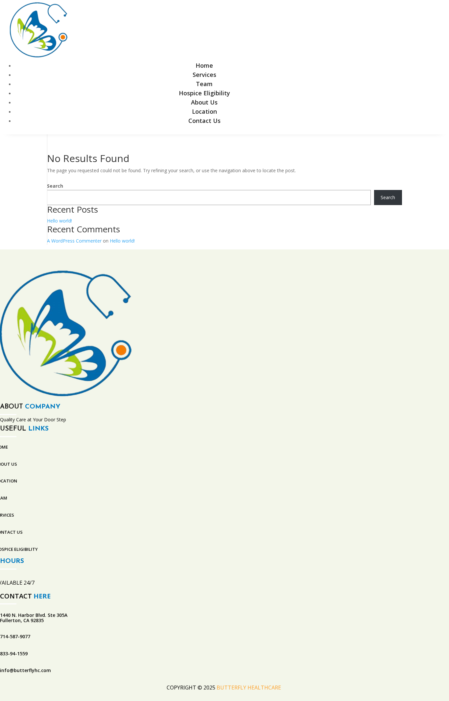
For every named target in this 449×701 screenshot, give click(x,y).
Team (204, 84)
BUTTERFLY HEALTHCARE (249, 687)
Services (204, 75)
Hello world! (59, 221)
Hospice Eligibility (204, 93)
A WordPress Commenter (74, 241)
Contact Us (204, 121)
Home (204, 65)
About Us (204, 102)
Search (55, 186)
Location (204, 111)
